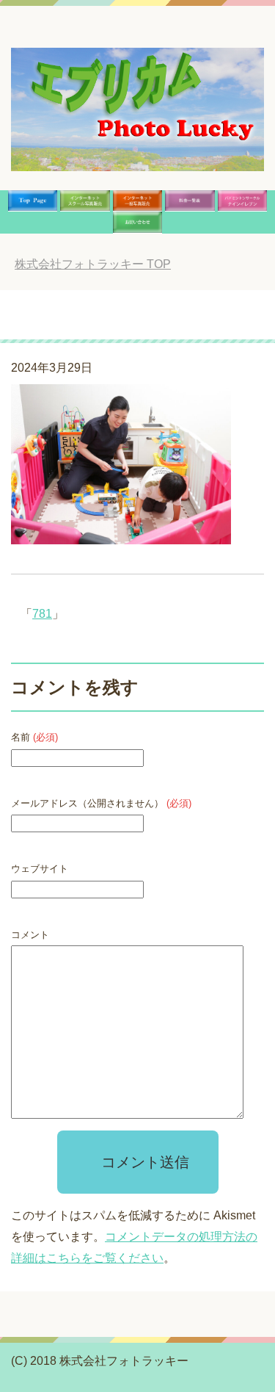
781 (42, 613)
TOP (93, 264)
